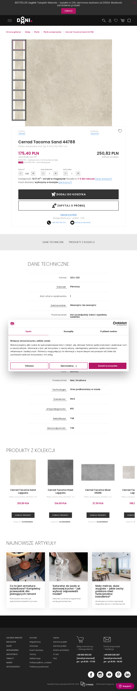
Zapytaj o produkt (68, 215)
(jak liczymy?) (65, 182)
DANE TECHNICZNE (53, 242)
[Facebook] (91, 677)
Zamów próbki (59, 646)
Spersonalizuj (67, 366)
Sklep (9, 646)
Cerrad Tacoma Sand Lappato (23, 491)
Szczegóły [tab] (68, 331)
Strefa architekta (61, 650)
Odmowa (29, 366)
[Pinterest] (118, 677)
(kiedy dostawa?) (103, 179)
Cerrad (21, 133)
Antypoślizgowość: (56, 409)
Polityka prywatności (39, 666)
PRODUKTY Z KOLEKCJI (82, 242)
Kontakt (33, 637)
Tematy (10, 658)
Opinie (56, 637)
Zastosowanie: (58, 305)
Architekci (12, 654)
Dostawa (34, 646)
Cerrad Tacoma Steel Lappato (60, 491)
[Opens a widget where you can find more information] (125, 686)
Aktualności (13, 666)
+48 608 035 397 (112, 654)
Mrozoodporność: (56, 428)
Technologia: (59, 389)
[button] (19, 45)
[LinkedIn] (127, 677)
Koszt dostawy (36, 650)
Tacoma (95, 133)
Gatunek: (61, 287)
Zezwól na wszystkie (107, 366)
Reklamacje (35, 658)
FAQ (55, 658)
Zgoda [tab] (28, 331)
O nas (56, 654)
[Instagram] (100, 677)
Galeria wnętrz (14, 637)
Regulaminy (35, 642)
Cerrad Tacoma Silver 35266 (98, 491)
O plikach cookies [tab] (108, 331)
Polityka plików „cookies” (41, 662)
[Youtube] (109, 677)
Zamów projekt (60, 642)
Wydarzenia (12, 650)
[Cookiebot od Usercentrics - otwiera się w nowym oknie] (115, 324)
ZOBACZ (69, 11)
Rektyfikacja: (59, 418)
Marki (9, 662)
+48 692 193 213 (59, 222)
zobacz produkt (23, 515)
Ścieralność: (60, 399)
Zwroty (33, 654)
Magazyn (11, 642)
